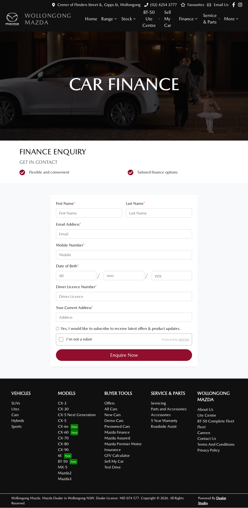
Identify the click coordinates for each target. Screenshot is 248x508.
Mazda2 (64, 473)
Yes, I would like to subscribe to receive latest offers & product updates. (120, 328)
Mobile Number (70, 245)
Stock (126, 18)
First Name (65, 203)
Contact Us (206, 438)
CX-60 (63, 432)
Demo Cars (113, 420)
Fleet (201, 427)
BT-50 (63, 461)
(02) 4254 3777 (163, 4)
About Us (205, 409)
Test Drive (112, 467)
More (229, 18)
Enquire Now (124, 355)
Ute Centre (206, 415)
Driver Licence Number (76, 287)
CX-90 (63, 449)
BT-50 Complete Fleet (215, 421)
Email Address (68, 224)
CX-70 (63, 438)
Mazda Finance (117, 432)
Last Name (135, 203)
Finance (186, 18)
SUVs (15, 403)
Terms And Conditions (215, 444)
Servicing (158, 403)
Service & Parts (210, 18)
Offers (109, 403)
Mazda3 (64, 478)
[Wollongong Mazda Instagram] (241, 4)
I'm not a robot (79, 339)
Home (91, 18)
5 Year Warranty (164, 420)
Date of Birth (67, 266)
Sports (16, 426)
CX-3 (62, 403)
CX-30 (63, 409)
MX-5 (62, 467)
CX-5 (62, 420)
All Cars (110, 409)
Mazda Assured (117, 438)
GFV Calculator (117, 455)
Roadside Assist (164, 426)
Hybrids (17, 420)
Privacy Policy (208, 450)
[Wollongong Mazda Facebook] (234, 4)
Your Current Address (74, 307)
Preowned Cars (117, 426)
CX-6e (63, 426)
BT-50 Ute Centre (149, 19)
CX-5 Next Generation (77, 415)
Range (107, 18)
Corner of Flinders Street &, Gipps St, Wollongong (98, 4)
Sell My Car (167, 19)
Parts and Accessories (168, 409)
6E (60, 455)
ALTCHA (183, 339)
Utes (15, 409)
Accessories (160, 415)
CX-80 (63, 444)
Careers (203, 432)
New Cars (112, 415)
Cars (15, 415)
